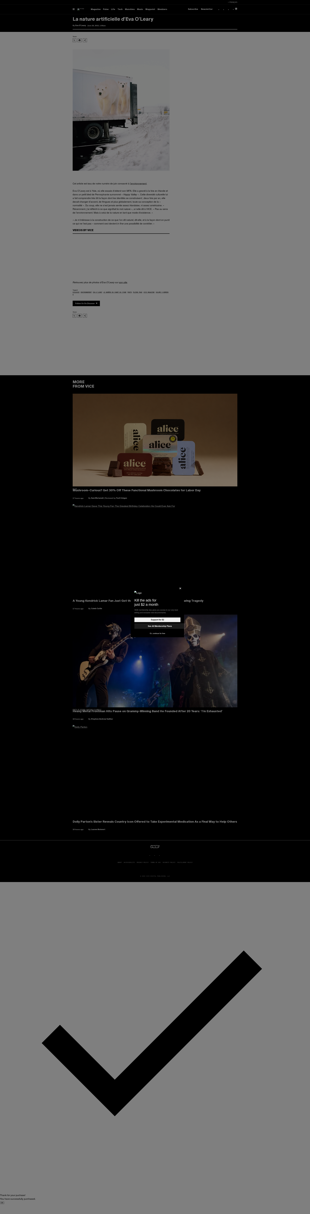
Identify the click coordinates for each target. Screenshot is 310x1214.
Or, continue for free (157, 633)
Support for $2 (157, 620)
